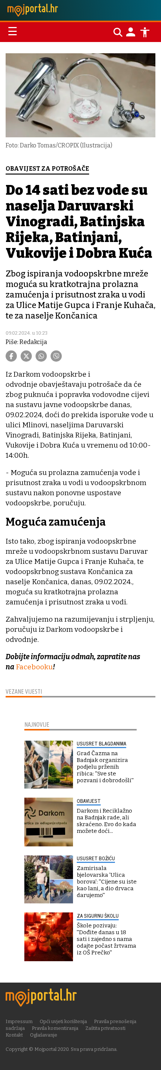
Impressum (19, 1021)
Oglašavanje (43, 1035)
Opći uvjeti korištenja (63, 1021)
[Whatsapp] (41, 356)
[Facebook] (11, 356)
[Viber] (56, 356)
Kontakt (14, 1035)
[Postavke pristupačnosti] (145, 32)
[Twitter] (26, 356)
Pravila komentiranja (55, 1028)
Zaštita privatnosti (105, 1028)
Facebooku (34, 667)
